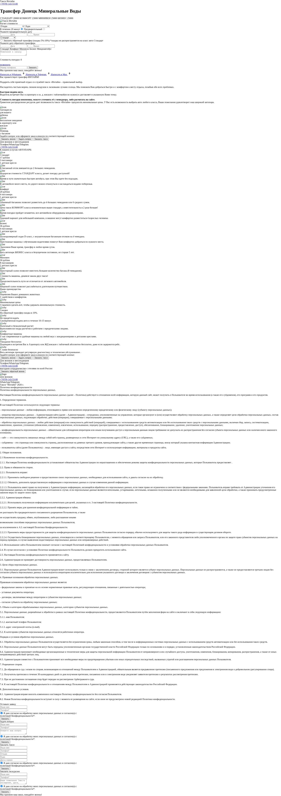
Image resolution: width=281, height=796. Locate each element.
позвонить (5, 64)
